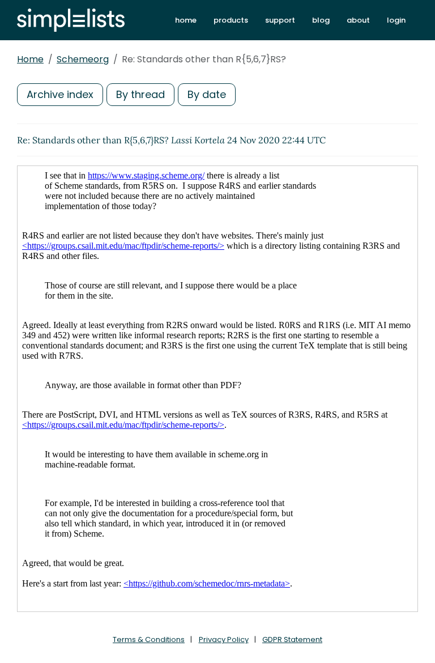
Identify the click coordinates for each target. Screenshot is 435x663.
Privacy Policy (224, 639)
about (358, 20)
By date (206, 94)
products (231, 20)
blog (321, 20)
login (396, 20)
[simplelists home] (71, 20)
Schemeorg (83, 59)
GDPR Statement (292, 639)
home (186, 20)
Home (30, 59)
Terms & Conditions (149, 639)
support (280, 20)
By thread (140, 94)
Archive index (60, 94)
